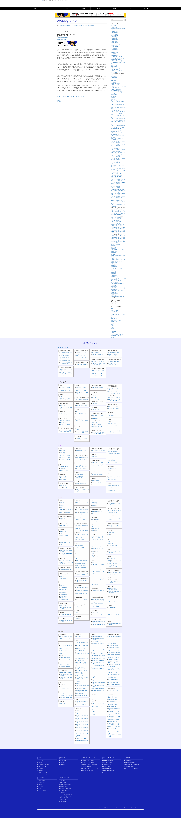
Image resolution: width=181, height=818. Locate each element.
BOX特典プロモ (85, 652)
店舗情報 (41, 770)
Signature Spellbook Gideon (99, 625)
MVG (109, 679)
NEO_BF (110, 363)
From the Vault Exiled (99, 652)
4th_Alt (77, 502)
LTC (109, 503)
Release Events (98, 641)
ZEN (77, 465)
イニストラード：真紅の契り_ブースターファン (66, 374)
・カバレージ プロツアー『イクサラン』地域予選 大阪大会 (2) (118, 211)
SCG (93, 530)
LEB (61, 504)
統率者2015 (65, 591)
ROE (77, 468)
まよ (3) (113, 97)
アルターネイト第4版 (82, 503)
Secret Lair (80, 636)
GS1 (61, 620)
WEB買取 (62, 764)
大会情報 (114, 8)
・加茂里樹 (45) (114, 32)
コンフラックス (66, 468)
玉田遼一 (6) (114, 251)
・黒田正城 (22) (114, 52)
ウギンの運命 (84, 670)
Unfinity (80, 612)
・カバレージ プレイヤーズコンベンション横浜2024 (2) (118, 150)
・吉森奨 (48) (114, 48)
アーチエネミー (114, 613)
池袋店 (40, 784)
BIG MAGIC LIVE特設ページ (109, 760)
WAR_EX (62, 407)
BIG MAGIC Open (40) (116, 223)
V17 (93, 668)
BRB (61, 650)
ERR (77, 704)
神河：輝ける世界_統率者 (66, 519)
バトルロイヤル (66, 650)
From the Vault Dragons (98, 649)
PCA (61, 697)
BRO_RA (94, 387)
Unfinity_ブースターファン (115, 551)
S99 (109, 565)
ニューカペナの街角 (99, 361)
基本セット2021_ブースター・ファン (82, 393)
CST (61, 645)
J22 (93, 521)
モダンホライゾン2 (67, 487)
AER (109, 415)
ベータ (63, 504)
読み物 (112, 337)
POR (109, 558)
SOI (93, 415)
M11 (61, 457)
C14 (61, 589)
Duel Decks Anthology (115, 684)
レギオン (97, 528)
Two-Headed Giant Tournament (98, 639)
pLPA (77, 693)
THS (109, 421)
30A (109, 636)
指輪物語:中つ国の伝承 (100, 450)
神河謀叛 (64, 478)
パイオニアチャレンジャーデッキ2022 (82, 431)
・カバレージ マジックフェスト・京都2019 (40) (117, 130)
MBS (93, 464)
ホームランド (98, 546)
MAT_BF (62, 355)
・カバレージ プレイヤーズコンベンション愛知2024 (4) (118, 153)
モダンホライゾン (67, 485)
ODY (61, 531)
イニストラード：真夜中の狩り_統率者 (82, 573)
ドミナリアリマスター (82, 526)
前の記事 (59, 100)
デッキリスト (114, 321)
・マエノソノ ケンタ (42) (116, 44)
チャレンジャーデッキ (99, 702)
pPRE (77, 648)
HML (93, 546)
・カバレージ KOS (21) (116, 220)
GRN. (109, 408)
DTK (61, 424)
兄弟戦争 (97, 352)
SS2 (93, 624)
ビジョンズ (112, 543)
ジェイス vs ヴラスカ (115, 664)
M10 (61, 455)
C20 (61, 599)
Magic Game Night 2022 (82, 581)
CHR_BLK (94, 564)
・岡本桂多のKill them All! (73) (118, 82)
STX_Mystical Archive (67, 560)
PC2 (61, 695)
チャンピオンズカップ (116, 320)
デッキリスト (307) (115, 244)
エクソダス (65, 544)
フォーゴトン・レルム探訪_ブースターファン (114, 393)
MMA (109, 485)
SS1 (93, 621)
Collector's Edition (66, 666)
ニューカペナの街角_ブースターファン (99, 364)
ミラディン (97, 480)
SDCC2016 (78, 721)
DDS (109, 677)
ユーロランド (114, 728)
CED (61, 666)
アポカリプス (113, 536)
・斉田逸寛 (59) (114, 37)
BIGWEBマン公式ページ (44, 774)
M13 (61, 461)
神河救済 (64, 479)
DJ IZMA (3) (114, 93)
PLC (77, 476)
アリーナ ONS (116, 726)
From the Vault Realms (99, 658)
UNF (77, 612)
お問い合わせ (63, 801)
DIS (109, 479)
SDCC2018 (78, 727)
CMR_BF (110, 588)
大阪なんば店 (42, 788)
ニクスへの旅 (114, 425)
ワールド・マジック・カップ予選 (82, 672)
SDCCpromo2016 (82, 722)
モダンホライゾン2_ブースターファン (83, 490)
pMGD (77, 690)
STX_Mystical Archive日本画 (66, 563)
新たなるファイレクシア (98, 466)
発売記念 (81, 693)
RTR (93, 422)
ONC (109, 510)
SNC (93, 361)
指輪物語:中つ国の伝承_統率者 (114, 504)
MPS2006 (110, 706)
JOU (109, 425)
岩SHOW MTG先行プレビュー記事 (90, 768)
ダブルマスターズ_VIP (66, 607)
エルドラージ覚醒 (83, 468)
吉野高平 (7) (114, 273)
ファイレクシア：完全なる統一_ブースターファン (82, 357)
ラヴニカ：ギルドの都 (115, 476)
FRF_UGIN (78, 670)
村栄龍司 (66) (114, 94)
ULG (93, 538)
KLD (109, 414)
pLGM (93, 643)
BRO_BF (94, 354)
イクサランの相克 (82, 413)
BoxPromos (78, 652)
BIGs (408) (113, 25)
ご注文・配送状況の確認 (65, 784)
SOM (93, 462)
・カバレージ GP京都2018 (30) (118, 120)
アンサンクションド (115, 690)
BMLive (83, 8)
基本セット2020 (82, 389)
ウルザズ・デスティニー (98, 540)
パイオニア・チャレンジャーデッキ (82, 439)
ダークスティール (98, 482)
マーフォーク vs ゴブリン (114, 680)
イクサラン (80, 411)
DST (93, 482)
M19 (77, 387)
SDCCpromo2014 (82, 715)
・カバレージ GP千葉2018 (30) (118, 121)
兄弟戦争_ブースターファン (98, 355)
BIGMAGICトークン (83, 643)
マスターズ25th (81, 563)
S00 (109, 566)
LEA (61, 502)
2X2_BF (110, 525)
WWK (77, 466)
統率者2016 (64, 592)
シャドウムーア (114, 468)
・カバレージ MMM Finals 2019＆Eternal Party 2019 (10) (118, 182)
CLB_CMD (94, 603)
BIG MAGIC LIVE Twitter (108, 770)
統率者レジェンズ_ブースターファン (115, 589)
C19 (61, 598)
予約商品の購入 (63, 786)
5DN (93, 484)
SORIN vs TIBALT (115, 661)
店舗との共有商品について (66, 797)
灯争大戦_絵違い (66, 408)
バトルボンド (81, 618)
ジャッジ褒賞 (82, 553)
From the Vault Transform (98, 669)
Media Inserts (82, 682)
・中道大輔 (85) (114, 39)
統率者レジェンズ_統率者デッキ (115, 592)
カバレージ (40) (114, 100)
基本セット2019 (82, 387)
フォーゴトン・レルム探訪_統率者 (66, 577)
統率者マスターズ (67, 569)
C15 (61, 591)
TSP (77, 474)
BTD (61, 652)
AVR (109, 462)
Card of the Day (63, 25)
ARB (61, 470)
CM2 (77, 590)
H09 (61, 672)
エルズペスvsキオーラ (116, 668)
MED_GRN (94, 682)
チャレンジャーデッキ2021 (98, 713)
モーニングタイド (99, 474)
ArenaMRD (110, 716)
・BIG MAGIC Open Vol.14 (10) (118, 240)
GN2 (61, 659)
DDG (109, 654)
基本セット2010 (66, 455)
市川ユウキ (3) (114, 282)
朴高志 (112, 332)
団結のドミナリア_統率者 (98, 572)
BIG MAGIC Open (129, 766)
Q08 (77, 431)
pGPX (77, 660)
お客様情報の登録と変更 (115, 807)
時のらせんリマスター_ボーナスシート (82, 458)
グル (112, 696)
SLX (77, 520)
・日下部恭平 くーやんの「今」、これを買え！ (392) (117, 57)
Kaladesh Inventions (99, 688)
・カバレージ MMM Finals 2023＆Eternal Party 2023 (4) (118, 194)
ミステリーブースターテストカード (66, 639)
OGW (77, 420)
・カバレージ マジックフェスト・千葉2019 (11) (117, 136)
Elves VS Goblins (114, 643)
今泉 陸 (112, 328)
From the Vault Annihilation (98, 662)
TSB (77, 450)
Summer (78, 701)
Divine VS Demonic (115, 647)
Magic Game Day (83, 690)
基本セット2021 (82, 390)
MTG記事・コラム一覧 (44, 764)
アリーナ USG (116, 711)
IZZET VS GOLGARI (114, 659)
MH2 (61, 487)
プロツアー (81, 675)
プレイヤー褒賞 (82, 662)
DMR (77, 525)
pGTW (77, 667)
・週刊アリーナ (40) (115, 85)
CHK (61, 476)
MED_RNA (94, 679)
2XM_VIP (62, 607)
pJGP (77, 553)
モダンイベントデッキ (67, 655)
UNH (61, 686)
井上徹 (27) (113, 245)
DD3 (109, 684)
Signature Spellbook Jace (99, 622)
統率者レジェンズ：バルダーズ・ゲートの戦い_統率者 (98, 605)
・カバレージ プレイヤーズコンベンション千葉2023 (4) (118, 147)
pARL (77, 650)
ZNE (61, 525)
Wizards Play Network (83, 664)
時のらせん (80, 474)
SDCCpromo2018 (82, 728)
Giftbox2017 (111, 708)
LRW (93, 473)
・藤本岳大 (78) (114, 42)
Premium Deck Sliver (67, 672)
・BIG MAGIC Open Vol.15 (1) (118, 241)
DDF (109, 652)
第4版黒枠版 (67, 512)
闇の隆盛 (113, 460)
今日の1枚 (113, 327)
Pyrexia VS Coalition (115, 650)
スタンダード (114, 318)
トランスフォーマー (98, 513)
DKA (109, 460)
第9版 (63, 452)
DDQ (109, 673)
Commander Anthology (82, 588)
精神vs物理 (113, 677)
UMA (77, 565)
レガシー (113, 325)
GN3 (77, 580)
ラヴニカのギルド (115, 408)
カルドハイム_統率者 (99, 579)
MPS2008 (110, 703)
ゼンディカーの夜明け (116, 397)
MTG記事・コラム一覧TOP (88, 760)
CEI (61, 665)
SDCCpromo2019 (82, 731)
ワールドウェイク (83, 466)
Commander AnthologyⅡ (82, 591)
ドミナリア (97, 409)
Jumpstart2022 (97, 521)
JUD (61, 535)
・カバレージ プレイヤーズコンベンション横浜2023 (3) (118, 144)
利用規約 (99, 807)
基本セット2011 (66, 457)
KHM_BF (62, 398)
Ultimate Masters (82, 565)
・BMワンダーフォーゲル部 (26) (118, 86)
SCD (77, 599)
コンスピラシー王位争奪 (98, 614)
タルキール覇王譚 (66, 420)
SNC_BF (94, 363)
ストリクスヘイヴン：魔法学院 (98, 395)
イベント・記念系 (83, 668)
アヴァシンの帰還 (114, 462)
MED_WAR (94, 676)
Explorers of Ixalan (66, 614)
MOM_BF (62, 362)
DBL (77, 364)
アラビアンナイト (99, 557)
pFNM (77, 658)
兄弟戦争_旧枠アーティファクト (98, 388)
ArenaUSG (110, 711)
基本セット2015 (66, 389)
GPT (109, 477)
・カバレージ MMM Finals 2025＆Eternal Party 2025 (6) (118, 199)
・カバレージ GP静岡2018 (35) (118, 125)
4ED (61, 511)
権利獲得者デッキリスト (116, 335)
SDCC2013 (78, 712)
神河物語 (64, 476)
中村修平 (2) (114, 289)
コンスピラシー (97, 612)
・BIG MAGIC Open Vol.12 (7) (118, 237)
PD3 (61, 677)
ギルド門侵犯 (98, 424)
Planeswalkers (79, 733)
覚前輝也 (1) (114, 286)
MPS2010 (110, 699)
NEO (109, 361)
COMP (77, 737)
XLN (77, 411)
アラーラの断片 (65, 466)
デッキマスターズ (66, 653)
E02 (61, 614)
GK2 (61, 703)
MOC (77, 509)
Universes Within (82, 520)
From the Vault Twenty (99, 660)
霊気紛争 (113, 415)
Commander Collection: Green (66, 551)
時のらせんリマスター (99, 456)
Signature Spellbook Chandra (115, 623)
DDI (109, 657)
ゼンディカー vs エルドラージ (114, 670)
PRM (77, 692)
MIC (77, 573)
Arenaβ (110, 721)
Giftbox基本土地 (114, 708)
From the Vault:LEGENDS (98, 656)
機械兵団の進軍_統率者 (82, 510)
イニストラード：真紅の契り (66, 370)
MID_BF (94, 373)
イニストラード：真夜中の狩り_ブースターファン (98, 375)
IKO (77, 399)
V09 (93, 652)
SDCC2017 (78, 724)
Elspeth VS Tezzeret (115, 652)
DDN (109, 666)
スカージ (97, 530)
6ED (93, 504)
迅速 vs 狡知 (113, 666)
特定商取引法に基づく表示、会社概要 (129, 807)
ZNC (109, 581)
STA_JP (62, 562)
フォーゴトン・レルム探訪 (114, 389)
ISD (109, 459)
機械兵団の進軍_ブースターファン (66, 362)
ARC (109, 613)
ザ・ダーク (97, 551)
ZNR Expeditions (66, 525)
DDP (109, 669)
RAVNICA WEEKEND (115, 735)
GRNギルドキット (67, 705)
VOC (109, 572)
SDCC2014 (78, 715)
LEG (93, 553)
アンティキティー (99, 555)
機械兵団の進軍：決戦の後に (66, 353)
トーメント (64, 533)
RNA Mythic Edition (99, 679)
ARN (93, 557)
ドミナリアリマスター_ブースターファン (82, 529)
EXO (61, 544)
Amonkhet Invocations (98, 686)
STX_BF (94, 397)
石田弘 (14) (113, 254)
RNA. (109, 406)
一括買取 (62, 762)
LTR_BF (110, 451)
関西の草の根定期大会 (130, 762)
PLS (109, 534)
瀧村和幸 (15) (114, 248)
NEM (77, 537)
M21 (77, 390)
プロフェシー (81, 539)
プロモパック (82, 692)
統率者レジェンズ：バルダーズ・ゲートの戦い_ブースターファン (98, 600)
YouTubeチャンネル (107, 762)
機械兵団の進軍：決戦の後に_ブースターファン (66, 357)
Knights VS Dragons (115, 654)
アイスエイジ (81, 545)
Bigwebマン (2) (114, 276)
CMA (77, 587)
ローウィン (96, 473)
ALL (77, 547)
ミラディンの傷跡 (99, 462)
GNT (61, 657)
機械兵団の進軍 (66, 360)
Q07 (77, 428)
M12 (61, 459)
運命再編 (64, 422)
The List (110, 607)
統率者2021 (97, 584)
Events (77, 668)
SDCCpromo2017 (82, 725)
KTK (61, 420)
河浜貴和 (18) (114, 262)
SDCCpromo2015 (82, 718)
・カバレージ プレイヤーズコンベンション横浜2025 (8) (118, 158)
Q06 (77, 438)
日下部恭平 (113, 331)
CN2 (93, 614)
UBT (77, 567)
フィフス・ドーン (98, 484)
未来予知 (80, 477)
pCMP (77, 657)
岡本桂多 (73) (114, 80)
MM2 (109, 487)
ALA (61, 466)
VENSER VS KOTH (114, 657)
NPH (93, 465)
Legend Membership (99, 643)
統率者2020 (65, 599)
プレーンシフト (114, 534)
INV (109, 532)
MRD (93, 480)
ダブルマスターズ (66, 605)
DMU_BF (110, 354)
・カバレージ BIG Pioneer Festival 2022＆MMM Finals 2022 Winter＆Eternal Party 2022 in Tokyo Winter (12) (118, 190)
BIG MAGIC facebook (108, 772)
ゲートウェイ (82, 667)
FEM (93, 548)
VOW (61, 369)
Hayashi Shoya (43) (115, 83)
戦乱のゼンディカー (82, 419)
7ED (93, 505)
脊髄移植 (92, 25)
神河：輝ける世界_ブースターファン (114, 364)
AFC (61, 576)
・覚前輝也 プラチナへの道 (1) (118, 288)
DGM (93, 426)
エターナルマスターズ (83, 559)
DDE (109, 650)
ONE (77, 352)
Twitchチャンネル (107, 764)
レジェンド (97, 553)
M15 (61, 389)
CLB (93, 590)
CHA (93, 702)
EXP (93, 690)
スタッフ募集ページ (43, 790)
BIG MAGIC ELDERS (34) (117, 51)
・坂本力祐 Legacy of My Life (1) (118, 296)
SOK (61, 479)
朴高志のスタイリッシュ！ (117, 334)
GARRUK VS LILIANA (115, 649)
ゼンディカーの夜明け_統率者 (114, 581)
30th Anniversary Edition (115, 637)
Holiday (77, 738)
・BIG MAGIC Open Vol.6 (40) (118, 227)
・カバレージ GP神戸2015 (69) (118, 111)
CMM (61, 569)
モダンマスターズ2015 (114, 487)
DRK (93, 551)
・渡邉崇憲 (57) (114, 49)
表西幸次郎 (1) (114, 293)
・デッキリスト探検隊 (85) (117, 92)
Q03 (93, 706)
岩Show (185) (114, 66)
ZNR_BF (110, 399)
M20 (77, 389)
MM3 (109, 490)
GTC (93, 424)
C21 (93, 584)
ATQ (93, 555)
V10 (93, 653)
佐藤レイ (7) (114, 247)
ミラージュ (113, 541)
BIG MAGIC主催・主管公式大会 (132, 764)
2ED (61, 505)
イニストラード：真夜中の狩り (98, 371)
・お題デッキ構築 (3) (116, 90)
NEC (61, 518)
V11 (93, 655)
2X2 (77, 607)
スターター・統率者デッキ (82, 600)
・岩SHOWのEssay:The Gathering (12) (116, 68)
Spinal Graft (76, 25)
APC (109, 536)
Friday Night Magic (83, 658)
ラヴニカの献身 (114, 406)
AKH (61, 413)
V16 (93, 667)
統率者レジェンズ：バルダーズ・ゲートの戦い (98, 591)
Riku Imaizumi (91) (115, 87)
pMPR (77, 662)
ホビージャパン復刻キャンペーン (83, 654)
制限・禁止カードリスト (87, 770)
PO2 (109, 560)
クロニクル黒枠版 (98, 565)
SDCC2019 (78, 730)
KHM (61, 396)
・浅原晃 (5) (114, 54)
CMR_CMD (110, 591)
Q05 (93, 713)
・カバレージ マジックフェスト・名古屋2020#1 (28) (117, 127)
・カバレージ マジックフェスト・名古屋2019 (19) (117, 139)
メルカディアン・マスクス (82, 535)
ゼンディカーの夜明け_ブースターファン (114, 399)
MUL (77, 512)
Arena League (82, 650)
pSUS (77, 678)
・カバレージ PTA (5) (116, 221)
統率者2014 (65, 589)
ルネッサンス (81, 710)
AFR (109, 388)
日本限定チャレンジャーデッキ (98, 707)
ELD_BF (94, 432)
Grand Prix (81, 660)
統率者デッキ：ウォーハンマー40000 (114, 600)
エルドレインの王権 (82, 405)
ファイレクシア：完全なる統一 (83, 353)
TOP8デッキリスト (115, 313)
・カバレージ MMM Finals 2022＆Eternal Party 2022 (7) (118, 185)
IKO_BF (62, 430)
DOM (93, 409)
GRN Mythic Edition (98, 682)
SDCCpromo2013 (82, 712)
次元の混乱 (80, 476)
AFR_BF (110, 391)
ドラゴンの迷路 (98, 426)
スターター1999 (114, 565)
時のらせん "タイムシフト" (82, 451)
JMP (93, 519)
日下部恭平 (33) (114, 55)
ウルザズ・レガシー (100, 538)
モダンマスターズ (115, 485)
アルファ (64, 502)
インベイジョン (113, 532)
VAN (93, 696)
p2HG (93, 638)
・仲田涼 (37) (114, 38)
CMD (61, 585)
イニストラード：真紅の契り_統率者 (115, 573)
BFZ (77, 419)
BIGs (112, 309)
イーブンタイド (114, 470)
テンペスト (82, 25)
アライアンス (81, 547)
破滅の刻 (65, 415)
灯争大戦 (65, 405)
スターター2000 (114, 566)
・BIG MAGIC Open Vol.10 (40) (118, 233)
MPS (93, 688)
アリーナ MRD (117, 716)
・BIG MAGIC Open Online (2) (118, 235)
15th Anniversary (98, 636)
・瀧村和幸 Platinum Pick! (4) (117, 250)
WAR (61, 405)
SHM (109, 468)
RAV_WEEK (111, 735)
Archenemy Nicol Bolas (114, 615)
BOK (61, 478)
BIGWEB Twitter (107, 766)
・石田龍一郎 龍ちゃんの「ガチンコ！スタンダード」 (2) (118, 260)
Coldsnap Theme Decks (66, 646)
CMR (77, 593)
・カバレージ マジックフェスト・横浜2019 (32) (117, 133)
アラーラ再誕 (65, 470)
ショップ (36, 8)
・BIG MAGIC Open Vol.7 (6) (117, 228)
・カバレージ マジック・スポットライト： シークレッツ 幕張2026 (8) (118, 165)
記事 (67, 8)
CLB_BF (94, 599)
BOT (93, 513)
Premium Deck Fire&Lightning (66, 674)
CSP (77, 483)
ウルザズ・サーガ (99, 536)
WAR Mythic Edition (98, 676)
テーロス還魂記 (98, 403)
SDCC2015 (78, 718)
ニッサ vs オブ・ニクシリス (114, 675)
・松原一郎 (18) (114, 45)
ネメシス (81, 537)
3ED (61, 507)
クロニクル (97, 562)
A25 (77, 563)
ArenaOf (78, 740)
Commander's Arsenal (67, 584)
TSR (93, 456)
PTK (109, 563)
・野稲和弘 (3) (114, 41)
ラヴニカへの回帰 (99, 422)
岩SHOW (87, 25)
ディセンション (113, 479)
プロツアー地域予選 (83, 677)
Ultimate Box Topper (82, 567)
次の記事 (59, 101)
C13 (61, 587)
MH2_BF (78, 489)
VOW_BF (62, 372)
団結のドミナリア (115, 352)
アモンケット (65, 413)
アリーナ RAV (116, 719)
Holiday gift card (82, 688)
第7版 (95, 505)
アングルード (66, 684)
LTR (93, 450)
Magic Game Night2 (67, 659)
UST (61, 688)
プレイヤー (145, 8)
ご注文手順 (62, 780)
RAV (109, 476)
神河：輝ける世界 (115, 361)
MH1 (61, 485)
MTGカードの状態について (66, 794)
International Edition (66, 665)
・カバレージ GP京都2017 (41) (118, 118)
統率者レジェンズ (83, 593)
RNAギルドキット (66, 703)
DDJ (109, 659)
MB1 (61, 636)
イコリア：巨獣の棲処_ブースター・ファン (66, 430)
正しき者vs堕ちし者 (115, 673)
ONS (93, 526)
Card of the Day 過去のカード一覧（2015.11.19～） (72, 96)
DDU (109, 682)
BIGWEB (43, 753)
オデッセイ (64, 531)
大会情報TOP (128, 760)
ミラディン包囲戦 (99, 464)
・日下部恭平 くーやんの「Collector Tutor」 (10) (116, 60)
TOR (61, 533)
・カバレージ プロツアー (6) (117, 110)
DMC (93, 571)
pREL (93, 641)
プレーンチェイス (66, 694)
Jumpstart (97, 519)
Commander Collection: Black (66, 554)
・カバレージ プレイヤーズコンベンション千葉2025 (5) (118, 156)
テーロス (113, 421)
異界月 (96, 418)
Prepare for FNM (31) (116, 281)
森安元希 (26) (114, 76)
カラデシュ (113, 414)
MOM (61, 360)
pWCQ (77, 672)
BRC (93, 511)
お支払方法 (62, 792)
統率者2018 (64, 596)
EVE (109, 470)
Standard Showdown (114, 732)
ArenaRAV (110, 719)
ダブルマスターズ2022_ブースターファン (114, 525)
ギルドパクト (113, 477)
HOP (61, 694)
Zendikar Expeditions (99, 690)
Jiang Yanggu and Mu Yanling (66, 621)
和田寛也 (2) (114, 275)
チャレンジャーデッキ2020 (98, 710)
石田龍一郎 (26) (114, 258)
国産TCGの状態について (65, 796)
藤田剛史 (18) (114, 252)
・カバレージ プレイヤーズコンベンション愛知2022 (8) (118, 142)
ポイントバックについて (65, 790)
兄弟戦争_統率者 (98, 511)
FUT (77, 477)
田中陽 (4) (113, 264)
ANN (109, 614)
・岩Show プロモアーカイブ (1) (118, 75)
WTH (109, 545)
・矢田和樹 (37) (114, 46)
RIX (77, 413)
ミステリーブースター (67, 636)
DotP (77, 685)
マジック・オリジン (66, 390)
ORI (61, 390)
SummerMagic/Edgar (82, 702)
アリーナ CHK (116, 718)
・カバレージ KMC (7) (116, 218)
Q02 (93, 703)
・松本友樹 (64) (114, 27)
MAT (61, 352)
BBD (77, 618)
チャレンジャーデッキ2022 (82, 428)
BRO (93, 352)
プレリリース (82, 648)
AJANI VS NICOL (114, 656)
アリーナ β (114, 721)
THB (93, 403)
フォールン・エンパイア (99, 549)
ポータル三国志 (113, 563)
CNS (93, 612)
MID (93, 370)
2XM (61, 605)
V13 (93, 660)
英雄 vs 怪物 (113, 663)
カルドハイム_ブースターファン (66, 399)
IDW (77, 683)
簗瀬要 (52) (113, 272)
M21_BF (78, 392)
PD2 (61, 674)
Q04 (93, 710)
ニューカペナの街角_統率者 (114, 518)
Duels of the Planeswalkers (83, 686)
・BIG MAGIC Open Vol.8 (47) (118, 230)
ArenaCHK (110, 718)
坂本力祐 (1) (114, 295)
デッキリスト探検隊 (86, 766)
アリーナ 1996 (117, 723)
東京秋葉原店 (42, 782)
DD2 (109, 645)
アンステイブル (65, 688)
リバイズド (64, 507)
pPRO (77, 675)
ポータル (113, 558)
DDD (109, 649)
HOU (61, 415)
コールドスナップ (82, 483)
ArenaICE (110, 724)
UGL (61, 684)
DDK (109, 661)
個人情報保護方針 (106, 807)
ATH (61, 648)
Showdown (110, 731)
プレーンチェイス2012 (67, 695)
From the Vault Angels (99, 665)
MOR (93, 474)
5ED (93, 502)
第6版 (96, 504)
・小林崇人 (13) (114, 35)
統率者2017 (64, 594)
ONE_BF (78, 355)
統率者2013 (64, 587)
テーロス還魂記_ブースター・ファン (114, 431)
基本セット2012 (66, 459)
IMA (77, 560)
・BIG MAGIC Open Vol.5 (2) (117, 226)
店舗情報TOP (42, 780)
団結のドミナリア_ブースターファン (115, 355)
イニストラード (113, 459)
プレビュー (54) (114, 242)
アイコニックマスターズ (82, 561)
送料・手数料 (63, 782)
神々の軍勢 (113, 423)
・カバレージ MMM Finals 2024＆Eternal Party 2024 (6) (118, 197)
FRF (61, 422)
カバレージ (113, 317)
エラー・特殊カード (82, 704)
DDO (109, 668)
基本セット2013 (66, 461)
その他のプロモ (83, 695)
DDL (109, 663)
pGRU (109, 696)
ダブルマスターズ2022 (83, 607)
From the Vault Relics (99, 653)
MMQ (77, 534)
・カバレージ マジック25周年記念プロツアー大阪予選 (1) (118, 213)
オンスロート (98, 526)
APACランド (114, 730)
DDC (109, 647)
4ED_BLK (62, 512)
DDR (109, 674)
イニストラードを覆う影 (98, 415)
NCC (109, 518)
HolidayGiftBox (83, 738)
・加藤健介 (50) (114, 31)
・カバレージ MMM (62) (116, 217)
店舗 (129, 8)
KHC (93, 579)
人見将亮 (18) (114, 265)
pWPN (77, 664)
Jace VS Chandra (114, 645)
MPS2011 (110, 697)
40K (109, 600)
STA (61, 560)
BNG (109, 423)
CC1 (61, 550)
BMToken (78, 642)
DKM (61, 653)
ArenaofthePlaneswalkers (82, 741)
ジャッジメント (65, 535)
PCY (77, 539)
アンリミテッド (65, 505)
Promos (78, 695)
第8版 (63, 450)
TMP (61, 541)
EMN (93, 418)
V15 (93, 665)
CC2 (61, 553)
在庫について (63, 799)
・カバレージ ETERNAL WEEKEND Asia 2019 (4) (116, 177)
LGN (93, 528)
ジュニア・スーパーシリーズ (82, 679)
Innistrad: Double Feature (82, 365)
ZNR (109, 397)
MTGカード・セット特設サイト (89, 762)
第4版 (63, 511)
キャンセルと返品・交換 (65, 788)
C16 (61, 592)
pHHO (77, 688)
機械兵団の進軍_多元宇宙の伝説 (82, 513)
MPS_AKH (94, 685)
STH (61, 542)
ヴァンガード (98, 696)
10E (61, 454)
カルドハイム (65, 396)
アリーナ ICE (116, 724)
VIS (109, 543)
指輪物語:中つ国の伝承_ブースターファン (114, 452)
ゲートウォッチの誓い (82, 421)
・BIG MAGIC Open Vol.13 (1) (118, 238)
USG (93, 536)
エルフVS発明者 (114, 682)
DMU (109, 352)
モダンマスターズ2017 (115, 490)
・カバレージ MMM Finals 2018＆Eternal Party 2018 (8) (118, 180)
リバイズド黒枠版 (69, 509)
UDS (93, 539)
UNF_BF (110, 551)
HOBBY (77, 653)
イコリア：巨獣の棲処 (83, 399)
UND (109, 690)
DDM (109, 664)
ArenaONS (110, 726)
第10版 (63, 454)
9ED (61, 452)
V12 (93, 658)
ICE (77, 545)
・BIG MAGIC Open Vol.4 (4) (117, 224)
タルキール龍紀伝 (66, 424)
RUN (77, 710)
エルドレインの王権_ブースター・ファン (98, 432)
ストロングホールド (66, 542)
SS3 (109, 623)
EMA (77, 559)
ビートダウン (65, 652)
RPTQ (77, 677)
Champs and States (83, 657)
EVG (109, 643)
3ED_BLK (62, 509)
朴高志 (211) (114, 266)
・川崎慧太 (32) (114, 34)
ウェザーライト (114, 545)
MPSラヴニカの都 (114, 713)
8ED (61, 450)
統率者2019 (64, 598)
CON (61, 468)
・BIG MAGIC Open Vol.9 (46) (118, 231)
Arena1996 (110, 723)
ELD (77, 405)
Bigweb (34, 3)
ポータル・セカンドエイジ (115, 560)
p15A (93, 636)
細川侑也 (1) (114, 96)
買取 (51, 8)
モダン (112, 324)
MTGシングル (70, 25)
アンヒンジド (65, 686)
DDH (109, 656)
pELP (109, 728)
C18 (61, 596)
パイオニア (113, 323)
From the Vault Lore (98, 667)
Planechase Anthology (67, 697)
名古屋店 (41, 786)
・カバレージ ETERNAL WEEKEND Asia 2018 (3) (116, 174)
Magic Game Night (66, 657)
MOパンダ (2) (114, 65)
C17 (61, 594)
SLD (77, 636)
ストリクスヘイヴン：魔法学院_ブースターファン (98, 399)
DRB (93, 649)
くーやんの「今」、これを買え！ (89, 764)
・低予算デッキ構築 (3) (116, 89)
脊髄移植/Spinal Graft (61, 39)
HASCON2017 (79, 645)
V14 (93, 662)
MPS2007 (110, 704)
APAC (109, 730)
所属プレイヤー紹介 (43, 772)
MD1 (61, 655)
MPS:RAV (110, 713)
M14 (61, 387)
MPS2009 (110, 701)
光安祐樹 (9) (114, 271)
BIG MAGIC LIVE (42, 766)
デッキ (98, 8)
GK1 (61, 705)
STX (93, 394)
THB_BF (110, 431)
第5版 (95, 502)
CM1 (61, 584)
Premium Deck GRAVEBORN (66, 678)
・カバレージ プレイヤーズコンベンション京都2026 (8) (118, 161)
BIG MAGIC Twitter (107, 768)
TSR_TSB (78, 457)
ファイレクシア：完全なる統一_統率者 (115, 511)
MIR (109, 541)
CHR (93, 562)
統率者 (64, 585)
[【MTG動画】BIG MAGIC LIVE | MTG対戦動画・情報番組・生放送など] (90, 15)
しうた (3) (113, 99)
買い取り (41, 762)
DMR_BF (78, 528)
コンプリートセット (83, 737)
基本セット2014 (66, 387)
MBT (61, 638)
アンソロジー (65, 648)
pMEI (77, 682)
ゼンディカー (81, 465)
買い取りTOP (63, 760)
